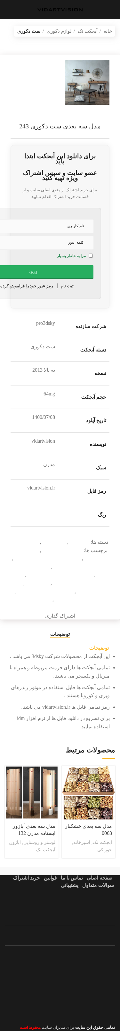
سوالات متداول (98, 885)
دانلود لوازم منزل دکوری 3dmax (59, 574)
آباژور (15, 842)
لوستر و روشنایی (39, 842)
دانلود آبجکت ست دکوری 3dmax (47, 558)
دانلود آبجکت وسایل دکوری (80, 566)
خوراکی (104, 849)
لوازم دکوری (58, 31)
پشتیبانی (69, 885)
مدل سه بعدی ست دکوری (81, 599)
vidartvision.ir (60, 117)
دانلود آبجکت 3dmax (62, 550)
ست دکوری (29, 31)
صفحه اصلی (100, 877)
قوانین (50, 877)
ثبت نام (67, 285)
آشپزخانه (81, 842)
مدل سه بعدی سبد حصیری (45, 591)
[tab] (60, 634)
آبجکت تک (87, 31)
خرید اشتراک (26, 877)
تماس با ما (72, 877)
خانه (107, 31)
